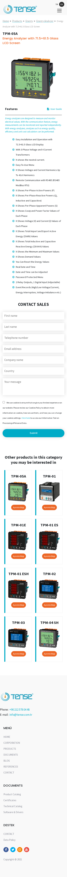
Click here (25, 418)
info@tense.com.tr (20, 715)
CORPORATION (11, 742)
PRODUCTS (9, 748)
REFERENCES (10, 766)
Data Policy (9, 839)
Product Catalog (12, 794)
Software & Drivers (13, 812)
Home (6, 21)
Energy (29, 21)
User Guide (56, 108)
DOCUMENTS (10, 754)
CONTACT (8, 772)
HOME (6, 736)
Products (17, 21)
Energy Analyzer (44, 21)
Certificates (9, 800)
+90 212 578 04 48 (19, 709)
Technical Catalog (12, 806)
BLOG (6, 760)
